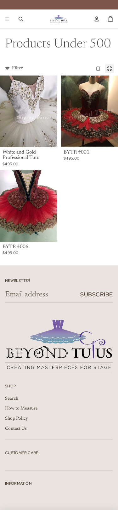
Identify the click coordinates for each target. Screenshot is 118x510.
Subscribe (96, 294)
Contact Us (16, 429)
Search (11, 399)
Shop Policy (16, 418)
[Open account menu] (97, 19)
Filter (17, 68)
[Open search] (21, 19)
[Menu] (7, 19)
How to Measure (21, 408)
